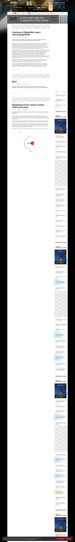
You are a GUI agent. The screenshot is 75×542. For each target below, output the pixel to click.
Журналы (42, 13)
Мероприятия (38, 13)
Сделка (56, 134)
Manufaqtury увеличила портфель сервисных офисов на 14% (60, 406)
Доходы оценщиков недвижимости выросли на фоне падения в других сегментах (60, 341)
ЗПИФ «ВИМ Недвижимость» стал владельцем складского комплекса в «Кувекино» (60, 498)
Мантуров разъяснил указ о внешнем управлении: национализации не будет (60, 492)
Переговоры (57, 468)
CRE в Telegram (58, 359)
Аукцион (56, 234)
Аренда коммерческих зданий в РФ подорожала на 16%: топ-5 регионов (60, 288)
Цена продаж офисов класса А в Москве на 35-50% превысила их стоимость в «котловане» (61, 282)
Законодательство (58, 98)
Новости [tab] (58, 91)
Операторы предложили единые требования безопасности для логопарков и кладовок (60, 481)
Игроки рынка (57, 224)
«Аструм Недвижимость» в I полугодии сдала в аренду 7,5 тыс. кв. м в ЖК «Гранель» (59, 137)
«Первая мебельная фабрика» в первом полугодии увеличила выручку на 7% (60, 411)
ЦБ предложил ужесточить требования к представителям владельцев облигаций (60, 352)
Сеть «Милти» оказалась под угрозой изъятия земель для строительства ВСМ (60, 335)
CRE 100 (27, 13)
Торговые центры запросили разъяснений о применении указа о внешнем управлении (60, 272)
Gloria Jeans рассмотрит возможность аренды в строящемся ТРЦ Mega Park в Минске (60, 470)
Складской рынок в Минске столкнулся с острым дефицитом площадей (60, 487)
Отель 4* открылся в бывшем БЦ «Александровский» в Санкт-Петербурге (60, 503)
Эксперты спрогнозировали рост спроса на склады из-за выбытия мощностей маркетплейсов (61, 417)
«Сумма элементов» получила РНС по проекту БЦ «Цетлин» (60, 267)
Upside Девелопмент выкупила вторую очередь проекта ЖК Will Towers (60, 216)
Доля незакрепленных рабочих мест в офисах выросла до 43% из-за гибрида (61, 147)
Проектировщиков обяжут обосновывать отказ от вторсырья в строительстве (60, 100)
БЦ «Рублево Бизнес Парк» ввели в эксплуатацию (60, 105)
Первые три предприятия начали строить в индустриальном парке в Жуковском (60, 423)
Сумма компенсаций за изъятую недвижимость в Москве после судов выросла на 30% (61, 157)
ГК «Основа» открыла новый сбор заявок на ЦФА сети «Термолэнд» (60, 455)
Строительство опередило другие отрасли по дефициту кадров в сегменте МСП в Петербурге (60, 369)
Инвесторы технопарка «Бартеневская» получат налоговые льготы (60, 221)
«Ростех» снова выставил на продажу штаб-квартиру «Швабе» (61, 466)
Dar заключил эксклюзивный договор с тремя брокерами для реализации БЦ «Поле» (61, 325)
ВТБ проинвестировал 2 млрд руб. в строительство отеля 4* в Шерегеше (60, 231)
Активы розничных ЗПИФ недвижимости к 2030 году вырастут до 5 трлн (60, 357)
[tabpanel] (61, 317)
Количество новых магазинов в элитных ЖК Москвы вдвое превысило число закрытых (59, 200)
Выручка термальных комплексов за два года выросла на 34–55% (60, 142)
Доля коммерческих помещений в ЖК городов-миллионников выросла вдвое (60, 206)
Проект (56, 265)
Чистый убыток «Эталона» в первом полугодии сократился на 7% (60, 226)
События (56, 501)
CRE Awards (23, 13)
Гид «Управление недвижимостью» (50, 13)
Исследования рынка (58, 140)
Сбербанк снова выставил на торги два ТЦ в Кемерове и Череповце (60, 236)
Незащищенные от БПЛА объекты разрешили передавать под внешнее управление (61, 535)
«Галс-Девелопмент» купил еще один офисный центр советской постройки (60, 459)
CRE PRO (33, 13)
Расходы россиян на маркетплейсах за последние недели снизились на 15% (61, 189)
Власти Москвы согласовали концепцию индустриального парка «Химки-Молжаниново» (60, 347)
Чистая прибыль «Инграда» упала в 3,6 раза (60, 211)
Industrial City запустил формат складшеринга (60, 330)
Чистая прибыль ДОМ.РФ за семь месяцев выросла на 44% (61, 476)
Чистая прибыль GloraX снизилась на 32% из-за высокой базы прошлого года (61, 152)
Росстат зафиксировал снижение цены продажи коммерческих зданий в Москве (60, 364)
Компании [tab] (64, 91)
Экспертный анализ (58, 187)
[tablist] (61, 92)
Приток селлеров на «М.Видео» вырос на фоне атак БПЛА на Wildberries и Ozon (60, 195)
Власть (56, 479)
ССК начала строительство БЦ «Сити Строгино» (61, 277)
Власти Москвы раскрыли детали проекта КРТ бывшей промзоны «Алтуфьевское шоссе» (60, 401)
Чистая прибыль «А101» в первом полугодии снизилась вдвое (60, 95)
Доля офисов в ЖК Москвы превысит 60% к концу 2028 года (61, 320)
